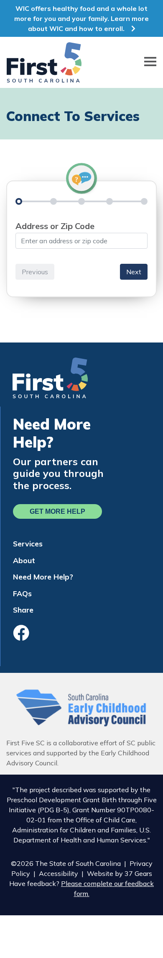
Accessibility (58, 873)
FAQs (22, 593)
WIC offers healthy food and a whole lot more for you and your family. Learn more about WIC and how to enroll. (81, 18)
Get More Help (57, 511)
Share (23, 609)
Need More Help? (43, 576)
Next (133, 272)
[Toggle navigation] (150, 62)
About (24, 560)
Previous (35, 272)
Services (28, 543)
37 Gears (138, 873)
